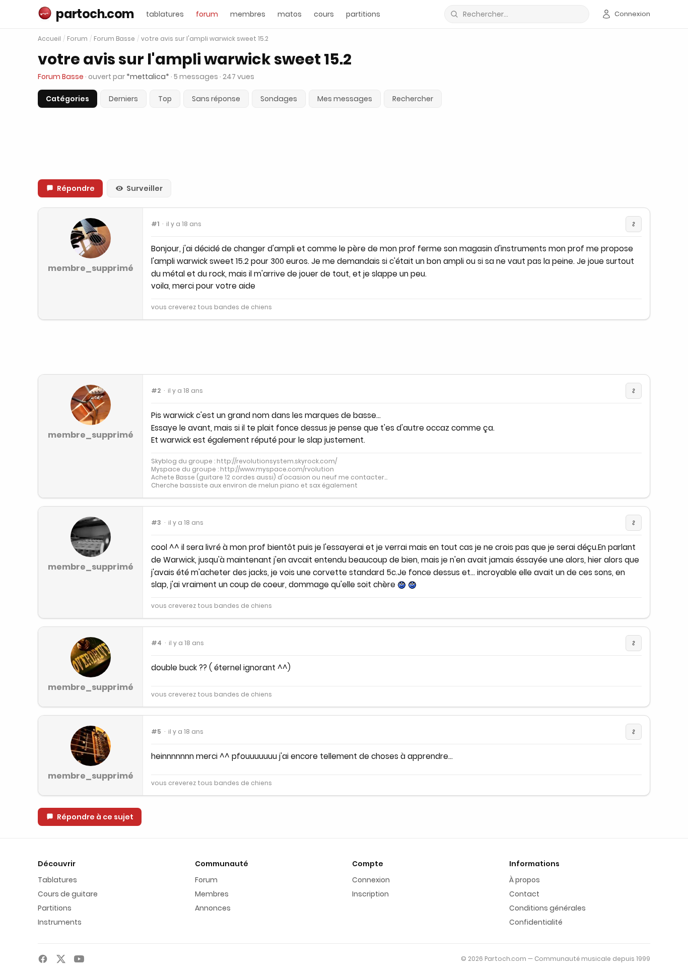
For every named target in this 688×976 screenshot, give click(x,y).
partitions (363, 14)
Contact (524, 894)
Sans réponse (216, 99)
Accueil (49, 38)
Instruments (60, 922)
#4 (156, 643)
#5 (156, 732)
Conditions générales (547, 908)
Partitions (55, 908)
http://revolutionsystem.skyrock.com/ (277, 461)
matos (290, 14)
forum (207, 14)
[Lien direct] (634, 224)
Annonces (213, 908)
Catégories (67, 99)
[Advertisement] (344, 347)
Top (165, 99)
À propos (524, 880)
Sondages (278, 99)
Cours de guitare (68, 894)
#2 (156, 391)
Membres (212, 894)
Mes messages (344, 99)
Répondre (76, 188)
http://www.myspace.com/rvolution (277, 469)
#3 (156, 523)
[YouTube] (79, 959)
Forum (77, 39)
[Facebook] (43, 959)
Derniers (123, 99)
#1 (155, 224)
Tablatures (57, 880)
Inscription (370, 894)
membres (247, 14)
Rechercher (412, 99)
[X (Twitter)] (61, 959)
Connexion (371, 880)
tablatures (165, 14)
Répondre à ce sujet (95, 817)
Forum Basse (114, 39)
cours (324, 14)
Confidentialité (536, 922)
